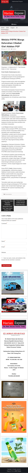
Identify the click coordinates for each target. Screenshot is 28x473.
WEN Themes (18, 471)
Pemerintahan (8, 194)
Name (3, 241)
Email (3, 247)
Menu (14, 24)
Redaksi (14, 49)
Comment (4, 223)
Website (3, 252)
